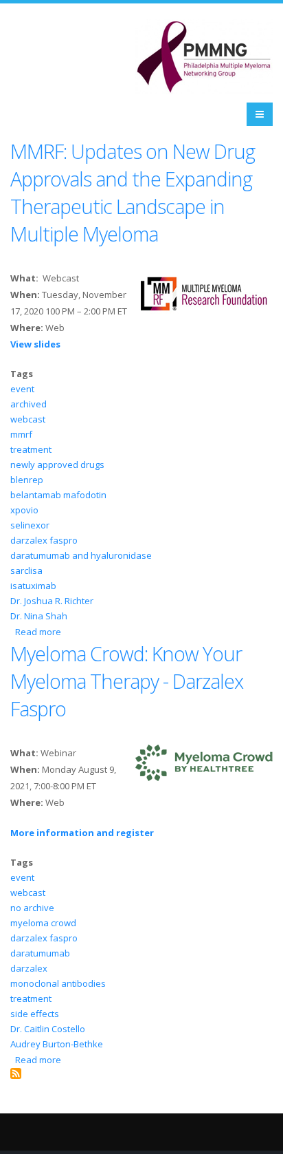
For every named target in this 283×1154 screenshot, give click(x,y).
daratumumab (40, 953)
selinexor (29, 525)
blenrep (26, 479)
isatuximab (33, 585)
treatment (31, 449)
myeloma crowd (43, 923)
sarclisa (26, 570)
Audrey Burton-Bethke (56, 1044)
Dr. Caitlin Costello (47, 1029)
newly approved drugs (57, 464)
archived (28, 404)
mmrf (21, 434)
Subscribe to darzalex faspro (15, 1073)
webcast (27, 419)
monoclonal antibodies (58, 983)
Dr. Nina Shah (38, 616)
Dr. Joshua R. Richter (51, 601)
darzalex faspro (44, 540)
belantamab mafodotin (58, 495)
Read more (38, 632)
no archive (32, 907)
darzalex (28, 968)
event (22, 389)
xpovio (24, 510)
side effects (34, 1013)
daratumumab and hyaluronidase (81, 555)
